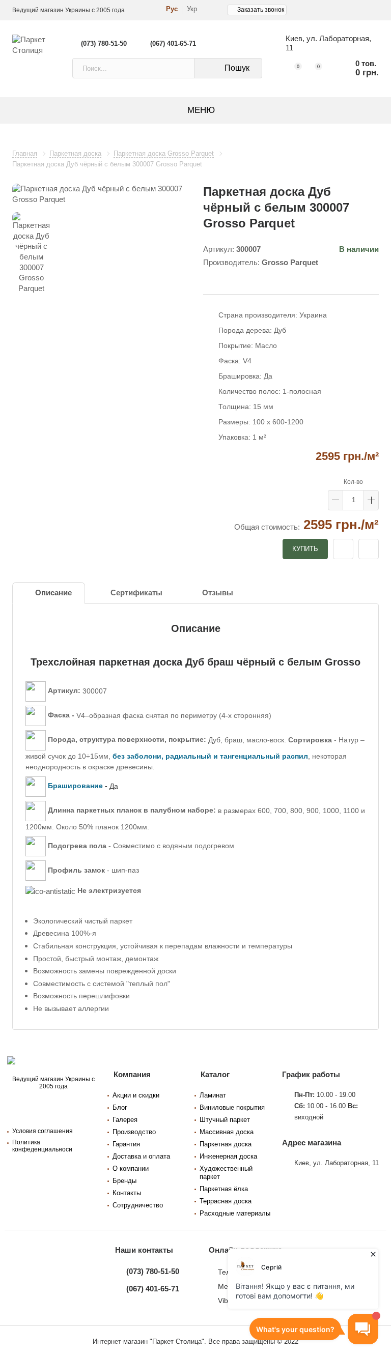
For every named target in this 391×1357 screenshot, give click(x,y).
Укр (192, 9)
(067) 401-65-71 (173, 43)
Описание (53, 593)
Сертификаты (136, 593)
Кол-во (353, 481)
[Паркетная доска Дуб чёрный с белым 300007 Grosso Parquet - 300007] (100, 194)
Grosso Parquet (290, 262)
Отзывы (217, 593)
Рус (172, 9)
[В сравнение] (368, 549)
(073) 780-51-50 (104, 43)
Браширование (75, 786)
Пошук (237, 68)
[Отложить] (343, 549)
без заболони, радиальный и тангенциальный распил (210, 756)
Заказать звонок (260, 9)
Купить (305, 549)
